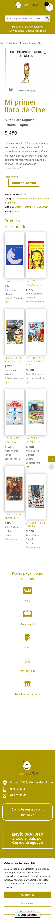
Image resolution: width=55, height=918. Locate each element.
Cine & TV (43, 198)
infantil (27, 206)
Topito (15, 211)
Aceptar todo (27, 895)
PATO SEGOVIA (40, 206)
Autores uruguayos (27, 198)
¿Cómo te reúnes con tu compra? (27, 812)
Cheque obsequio (36, 30)
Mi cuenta (18, 26)
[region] (27, 888)
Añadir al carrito (24, 183)
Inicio (2, 43)
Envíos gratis (16, 30)
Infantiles (12, 43)
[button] (45, 53)
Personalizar (27, 903)
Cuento (19, 206)
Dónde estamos (34, 26)
